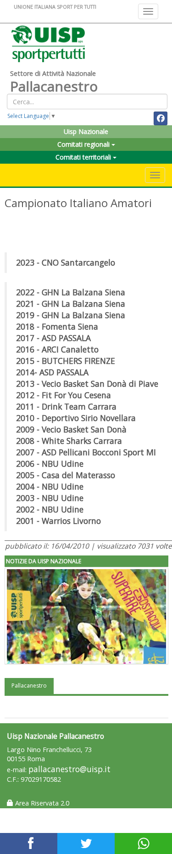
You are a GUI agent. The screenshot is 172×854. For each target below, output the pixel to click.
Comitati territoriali (84, 157)
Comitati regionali (84, 144)
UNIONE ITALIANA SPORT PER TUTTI (55, 6)
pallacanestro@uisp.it (69, 769)
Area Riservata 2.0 (41, 803)
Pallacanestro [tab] (29, 685)
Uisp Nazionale (86, 131)
